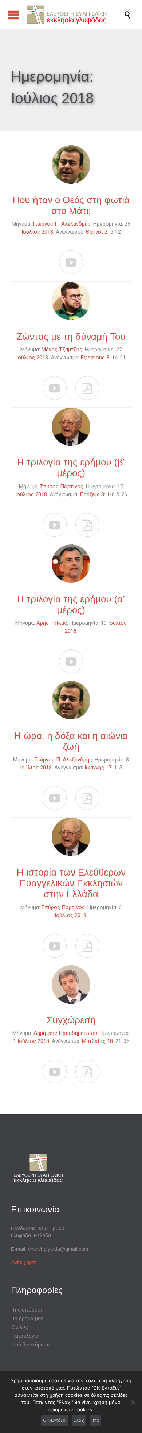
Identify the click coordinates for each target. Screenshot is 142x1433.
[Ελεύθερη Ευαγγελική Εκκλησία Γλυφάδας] (74, 14)
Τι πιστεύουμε (27, 1310)
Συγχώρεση (71, 1020)
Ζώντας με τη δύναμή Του (71, 336)
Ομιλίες (20, 1327)
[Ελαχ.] (133, 1402)
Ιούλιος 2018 (37, 232)
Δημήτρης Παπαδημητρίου (65, 1033)
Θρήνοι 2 (96, 232)
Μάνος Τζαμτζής (62, 349)
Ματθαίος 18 (97, 1041)
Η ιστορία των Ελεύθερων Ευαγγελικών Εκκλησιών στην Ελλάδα (71, 883)
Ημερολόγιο (25, 1336)
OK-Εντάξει (54, 1420)
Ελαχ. (79, 1420)
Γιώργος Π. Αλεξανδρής (62, 224)
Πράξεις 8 (92, 494)
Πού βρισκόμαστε (31, 1345)
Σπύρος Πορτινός (61, 486)
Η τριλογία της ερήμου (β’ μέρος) (71, 468)
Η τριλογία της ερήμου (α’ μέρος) (71, 604)
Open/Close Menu (13, 14)
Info (95, 1420)
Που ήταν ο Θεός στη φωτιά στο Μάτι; (71, 205)
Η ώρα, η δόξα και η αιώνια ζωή (71, 741)
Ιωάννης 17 (97, 767)
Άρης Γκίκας (51, 623)
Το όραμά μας (27, 1318)
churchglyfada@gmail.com (58, 1249)
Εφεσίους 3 (95, 357)
